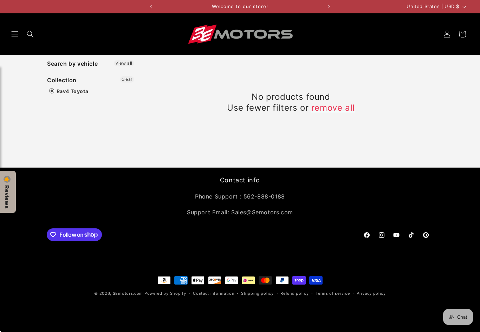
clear (127, 79)
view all (124, 63)
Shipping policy (257, 293)
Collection (62, 80)
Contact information (213, 293)
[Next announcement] (329, 6)
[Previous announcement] (151, 6)
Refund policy (294, 293)
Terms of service (333, 293)
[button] (14, 34)
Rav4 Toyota (71, 91)
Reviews (7, 197)
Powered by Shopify (165, 293)
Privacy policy (371, 293)
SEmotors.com (128, 293)
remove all (333, 108)
